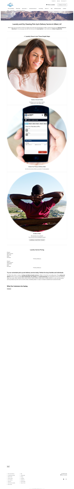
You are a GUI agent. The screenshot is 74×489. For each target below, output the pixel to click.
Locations (64, 8)
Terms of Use (23, 482)
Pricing (22, 476)
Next (8, 466)
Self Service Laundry (57, 8)
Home (8, 10)
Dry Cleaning (41, 8)
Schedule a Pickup (62, 4)
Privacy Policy (23, 481)
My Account (63, 0)
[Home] (10, 4)
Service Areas (24, 8)
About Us (46, 8)
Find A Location (64, 474)
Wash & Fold (18, 8)
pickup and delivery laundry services (30, 275)
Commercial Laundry (32, 8)
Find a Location (51, 5)
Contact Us (53, 0)
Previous (9, 288)
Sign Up (58, 0)
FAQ (21, 473)
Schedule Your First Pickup (37, 240)
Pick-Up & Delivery (11, 8)
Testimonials (23, 475)
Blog (51, 8)
